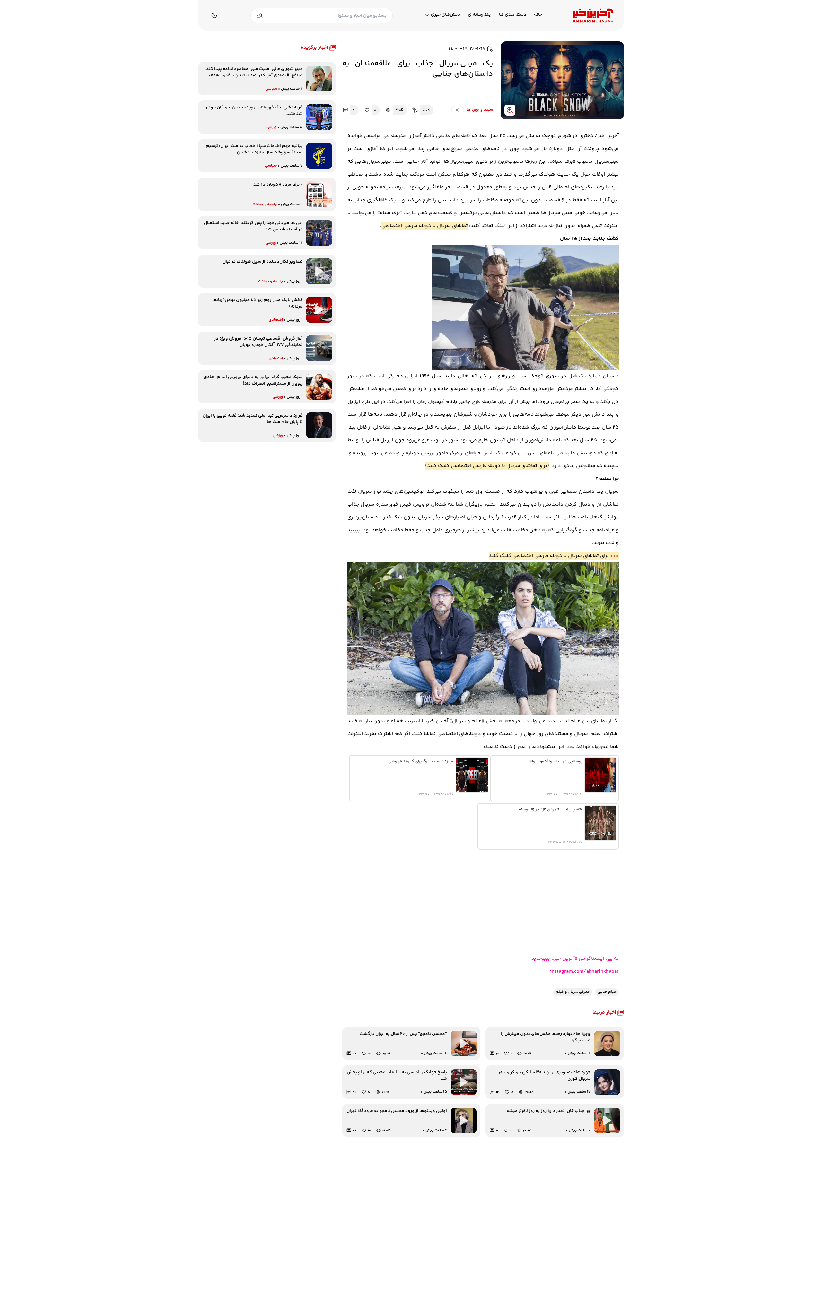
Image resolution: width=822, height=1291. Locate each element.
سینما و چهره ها (480, 110)
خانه (538, 15)
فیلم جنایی (607, 992)
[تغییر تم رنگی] (214, 15)
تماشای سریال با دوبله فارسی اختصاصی (424, 226)
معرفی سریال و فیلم (573, 992)
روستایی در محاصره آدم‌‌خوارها (556, 761)
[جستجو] (260, 16)
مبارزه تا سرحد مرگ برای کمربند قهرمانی (421, 761)
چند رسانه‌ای (479, 15)
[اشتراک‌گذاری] (457, 110)
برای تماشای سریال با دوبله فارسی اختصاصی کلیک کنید (487, 466)
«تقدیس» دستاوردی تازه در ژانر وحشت (549, 809)
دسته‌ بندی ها (512, 15)
